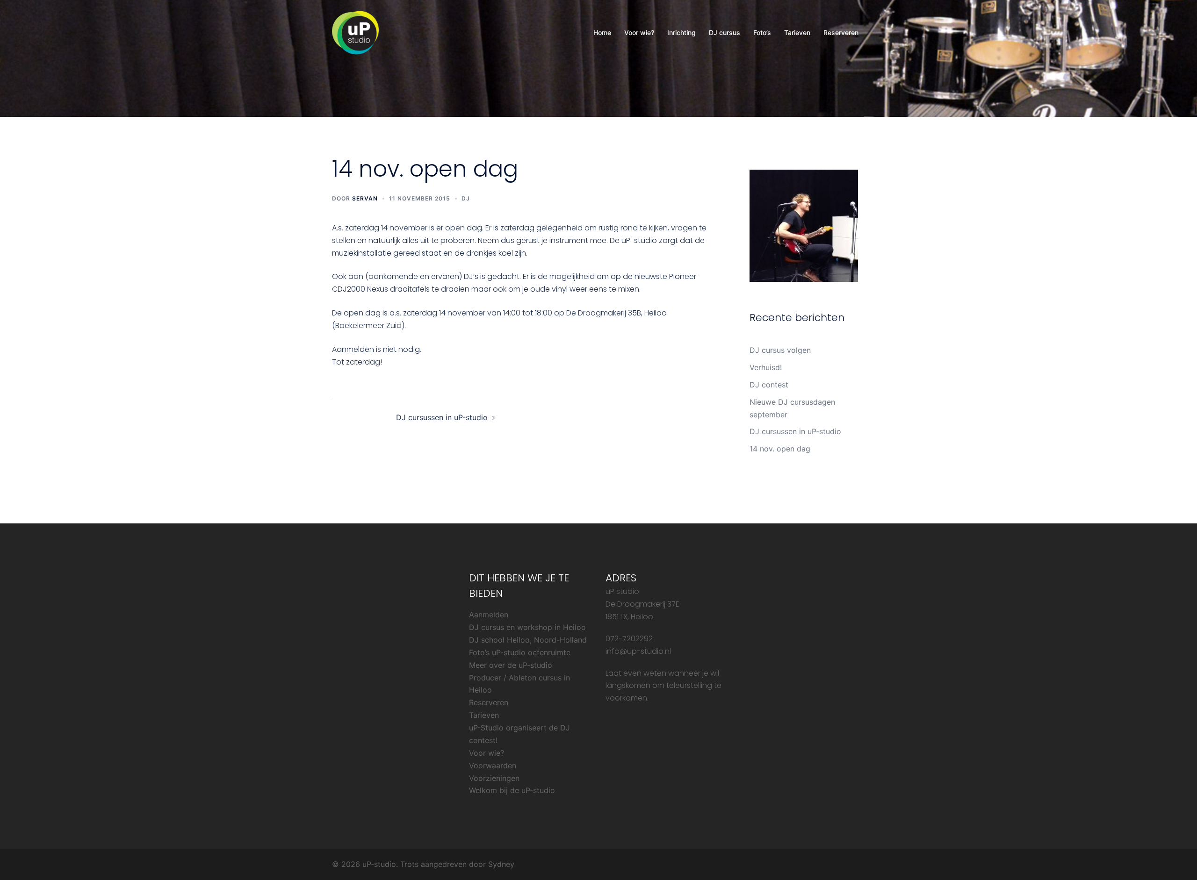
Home (602, 32)
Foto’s (762, 32)
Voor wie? (639, 32)
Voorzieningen (494, 778)
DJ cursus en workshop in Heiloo (527, 627)
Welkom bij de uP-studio (512, 790)
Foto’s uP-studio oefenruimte (519, 652)
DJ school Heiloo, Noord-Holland (528, 639)
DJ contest (769, 384)
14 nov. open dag (780, 448)
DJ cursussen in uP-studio (442, 417)
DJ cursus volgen (780, 350)
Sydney (501, 864)
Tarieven (797, 32)
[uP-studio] (355, 31)
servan (365, 198)
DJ (465, 198)
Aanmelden (488, 614)
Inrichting (681, 32)
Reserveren (840, 32)
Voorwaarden (492, 765)
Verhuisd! (766, 367)
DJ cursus (724, 32)
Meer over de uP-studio (510, 665)
